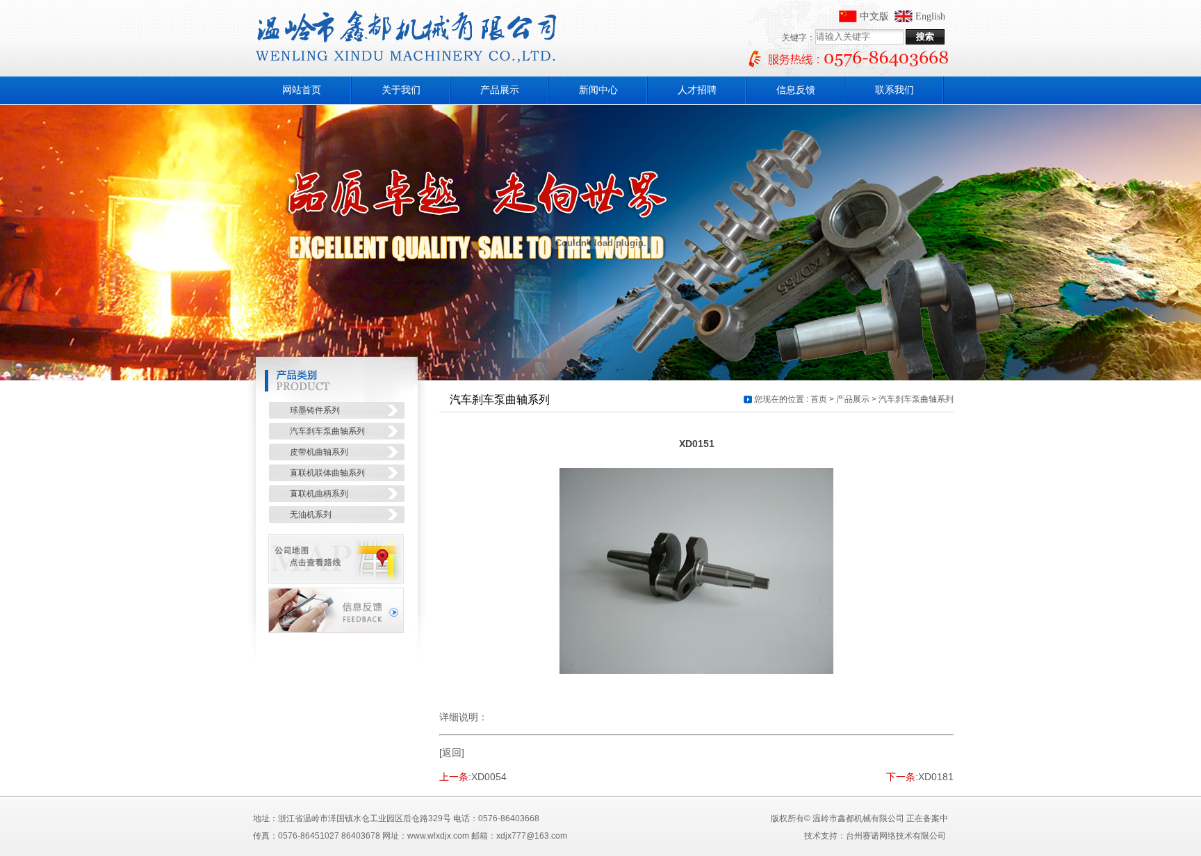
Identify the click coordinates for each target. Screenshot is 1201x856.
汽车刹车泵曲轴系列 (916, 399)
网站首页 (301, 90)
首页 (818, 399)
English (930, 16)
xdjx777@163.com (531, 836)
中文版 (874, 16)
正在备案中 (927, 818)
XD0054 (489, 776)
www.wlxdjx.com (438, 836)
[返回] (451, 752)
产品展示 (852, 399)
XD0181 (936, 776)
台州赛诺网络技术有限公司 (896, 836)
